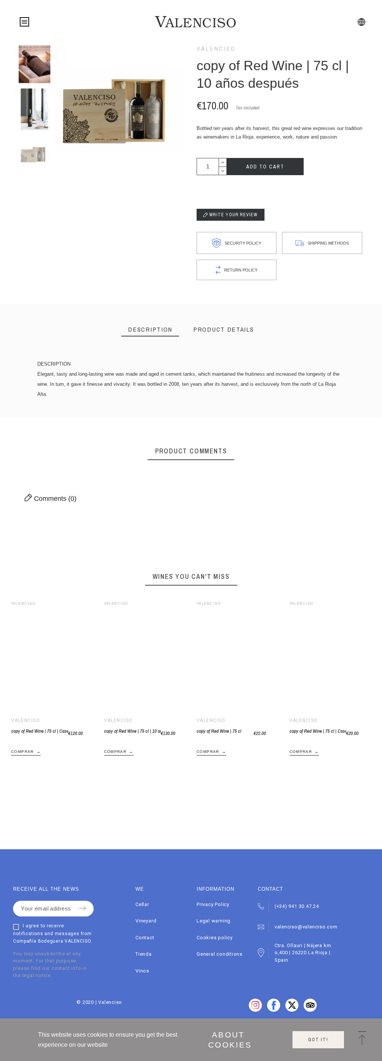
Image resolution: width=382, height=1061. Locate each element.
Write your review (233, 215)
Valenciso (216, 49)
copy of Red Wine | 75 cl (219, 731)
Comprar (22, 752)
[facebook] (255, 1010)
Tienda (143, 954)
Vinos (142, 971)
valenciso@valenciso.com (306, 927)
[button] (41, 657)
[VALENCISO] (195, 22)
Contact (144, 937)
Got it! (318, 1040)
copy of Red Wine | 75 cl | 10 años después (132, 731)
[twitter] (273, 1010)
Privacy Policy (213, 904)
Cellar (142, 904)
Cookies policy (215, 937)
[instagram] (310, 1010)
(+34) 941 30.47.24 (297, 906)
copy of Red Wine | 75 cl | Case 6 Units (39, 731)
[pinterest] (291, 1010)
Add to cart (265, 166)
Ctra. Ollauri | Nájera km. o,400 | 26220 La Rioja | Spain (303, 953)
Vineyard (145, 921)
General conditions (219, 954)
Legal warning (214, 921)
